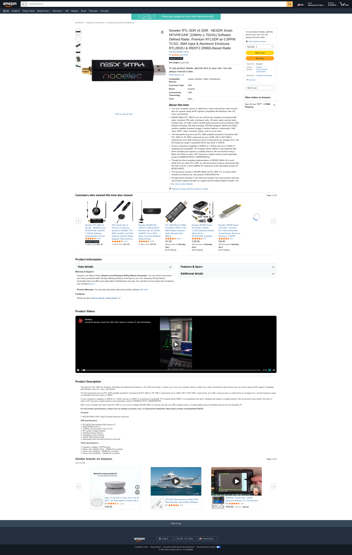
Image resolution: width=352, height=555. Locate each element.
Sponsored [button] (79, 463)
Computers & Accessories (95, 23)
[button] (6, 11)
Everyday (105, 11)
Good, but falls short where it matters (118, 322)
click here (144, 289)
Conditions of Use (141, 547)
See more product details (182, 184)
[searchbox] (157, 4)
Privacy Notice (155, 547)
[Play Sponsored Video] (176, 481)
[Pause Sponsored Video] (137, 487)
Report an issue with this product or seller (190, 189)
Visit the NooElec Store (179, 52)
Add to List (252, 88)
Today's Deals (28, 11)
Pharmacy (93, 11)
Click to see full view (124, 114)
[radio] (78, 32)
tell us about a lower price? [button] (105, 298)
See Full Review (144, 322)
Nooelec (259, 67)
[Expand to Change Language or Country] (304, 5)
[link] (96, 230)
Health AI (16, 11)
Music (83, 11)
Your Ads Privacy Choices (206, 547)
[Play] (77, 370)
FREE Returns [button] (175, 75)
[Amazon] (10, 4)
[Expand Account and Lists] (324, 5)
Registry (74, 11)
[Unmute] (274, 370)
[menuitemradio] (269, 370)
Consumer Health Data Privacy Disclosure (178, 547)
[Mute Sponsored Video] (137, 492)
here (92, 284)
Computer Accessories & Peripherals (120, 23)
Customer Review (92, 322)
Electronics (79, 23)
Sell (66, 11)
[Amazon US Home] (139, 539)
